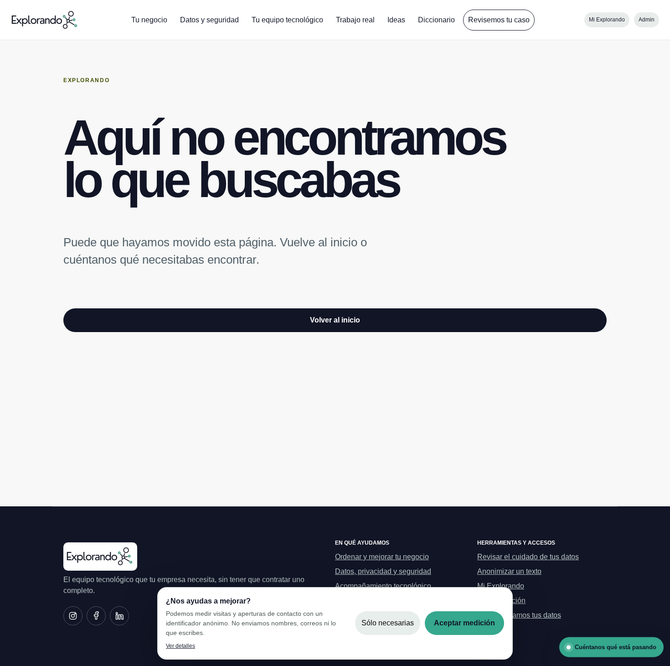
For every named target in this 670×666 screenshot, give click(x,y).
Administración (501, 600)
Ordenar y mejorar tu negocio (382, 557)
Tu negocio (149, 20)
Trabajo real (355, 20)
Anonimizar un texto (509, 571)
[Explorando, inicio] (45, 20)
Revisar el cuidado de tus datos (528, 557)
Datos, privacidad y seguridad (383, 571)
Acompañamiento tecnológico (383, 586)
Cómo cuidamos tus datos (519, 615)
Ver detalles (180, 646)
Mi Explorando (607, 19)
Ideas (396, 20)
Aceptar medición (464, 623)
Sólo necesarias (387, 623)
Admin (647, 19)
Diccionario (436, 20)
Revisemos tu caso (499, 20)
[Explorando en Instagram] (72, 615)
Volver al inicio (335, 320)
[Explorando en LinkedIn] (119, 615)
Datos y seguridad (209, 20)
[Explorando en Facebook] (96, 615)
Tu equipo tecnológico (287, 20)
